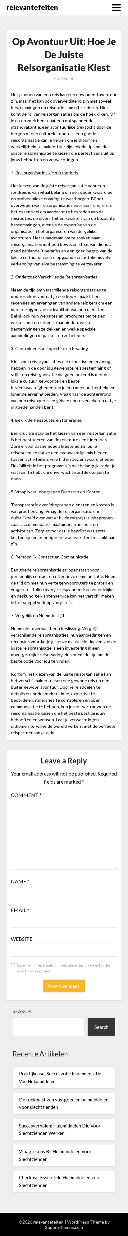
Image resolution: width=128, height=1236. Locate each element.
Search (22, 1011)
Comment (26, 795)
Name (20, 881)
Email (20, 910)
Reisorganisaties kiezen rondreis (46, 172)
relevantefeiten (32, 7)
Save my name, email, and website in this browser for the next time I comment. (63, 968)
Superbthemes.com (64, 1227)
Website (21, 939)
